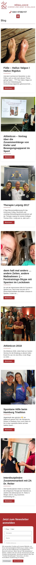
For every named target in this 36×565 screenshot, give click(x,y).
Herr (12, 529)
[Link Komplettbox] (18, 60)
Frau (7, 529)
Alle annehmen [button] (18, 561)
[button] (18, 16)
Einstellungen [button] (7, 561)
